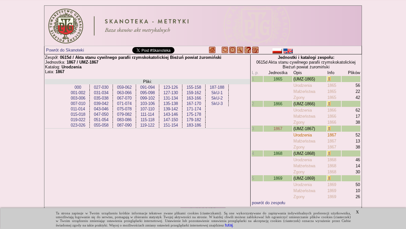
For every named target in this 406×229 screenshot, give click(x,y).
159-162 (194, 92)
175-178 (194, 114)
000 (78, 87)
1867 (277, 128)
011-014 (78, 109)
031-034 (101, 92)
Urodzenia (302, 85)
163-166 (194, 98)
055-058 (101, 125)
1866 (277, 103)
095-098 (147, 92)
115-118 (147, 119)
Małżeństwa (304, 91)
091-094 (147, 87)
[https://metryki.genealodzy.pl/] (203, 26)
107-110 (147, 109)
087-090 (124, 125)
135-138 (170, 103)
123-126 (170, 87)
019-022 (78, 119)
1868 (277, 153)
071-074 (124, 103)
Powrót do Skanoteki (65, 50)
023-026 (78, 125)
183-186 (194, 125)
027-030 (101, 87)
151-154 (170, 125)
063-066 (124, 92)
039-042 (101, 103)
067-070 (124, 98)
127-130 (170, 92)
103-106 (147, 103)
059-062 (124, 87)
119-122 (147, 125)
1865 (277, 79)
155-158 (194, 87)
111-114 (147, 114)
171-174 (194, 109)
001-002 (78, 92)
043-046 (101, 109)
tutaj (229, 225)
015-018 (78, 114)
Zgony (299, 97)
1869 (277, 178)
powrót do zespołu (268, 202)
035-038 (101, 98)
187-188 (217, 87)
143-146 (170, 114)
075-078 (124, 109)
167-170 (194, 103)
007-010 (78, 103)
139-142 (170, 109)
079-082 (124, 114)
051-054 (101, 119)
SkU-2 (217, 98)
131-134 (170, 98)
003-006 (78, 98)
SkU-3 (217, 103)
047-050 (101, 114)
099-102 (147, 98)
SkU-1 (217, 92)
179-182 (194, 119)
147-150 (170, 119)
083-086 (124, 119)
